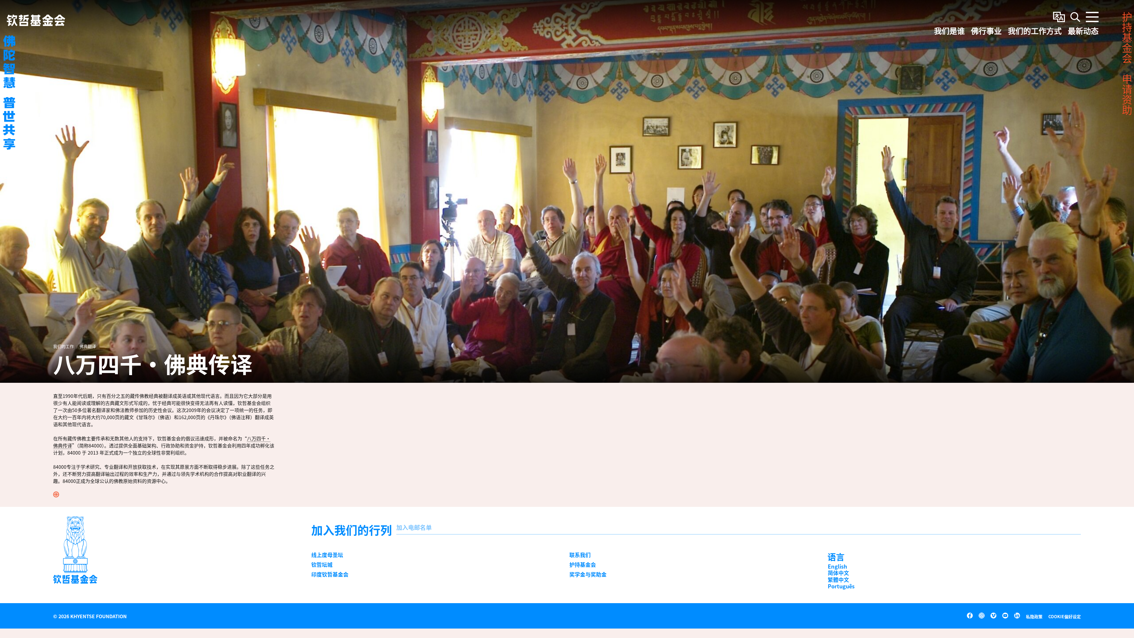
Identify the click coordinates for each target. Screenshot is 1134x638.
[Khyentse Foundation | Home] (36, 20)
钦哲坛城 (322, 564)
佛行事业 (986, 31)
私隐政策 (1034, 616)
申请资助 (1126, 94)
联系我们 (580, 554)
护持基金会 (582, 564)
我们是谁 (949, 31)
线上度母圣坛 (327, 554)
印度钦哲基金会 (329, 574)
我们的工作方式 (1035, 31)
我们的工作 (63, 346)
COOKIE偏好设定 (1064, 616)
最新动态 (1083, 31)
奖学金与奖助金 (588, 574)
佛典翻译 (87, 346)
